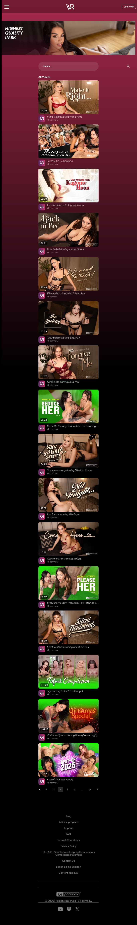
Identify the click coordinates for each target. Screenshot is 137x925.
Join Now (128, 7)
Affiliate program (68, 822)
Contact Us (68, 861)
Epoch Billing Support (68, 867)
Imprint (68, 828)
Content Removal (68, 873)
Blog (68, 816)
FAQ (68, 834)
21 (90, 790)
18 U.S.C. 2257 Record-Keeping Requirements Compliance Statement (68, 853)
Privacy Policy (69, 846)
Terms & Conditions (68, 840)
